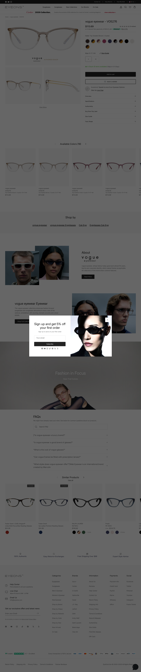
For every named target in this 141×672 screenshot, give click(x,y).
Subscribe (49, 344)
